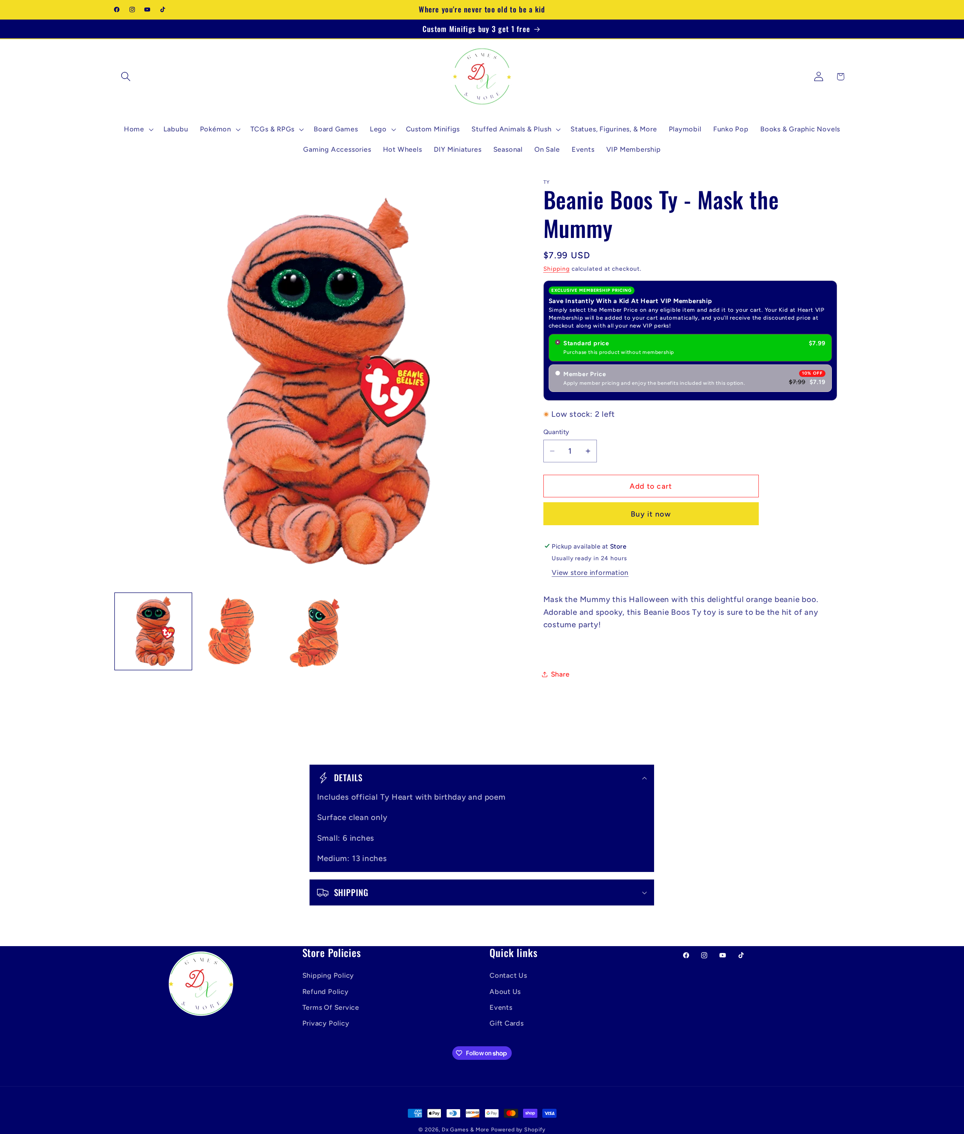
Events (501, 1007)
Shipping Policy (328, 975)
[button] (125, 76)
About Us (505, 991)
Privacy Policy (325, 1023)
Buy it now (651, 513)
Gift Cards (507, 1023)
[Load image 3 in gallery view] (316, 631)
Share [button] (560, 674)
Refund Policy (325, 991)
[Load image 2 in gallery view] (235, 631)
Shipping (556, 268)
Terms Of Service (330, 1007)
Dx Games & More (466, 1129)
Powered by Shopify (518, 1129)
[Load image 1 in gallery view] (153, 631)
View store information (590, 573)
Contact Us (508, 975)
